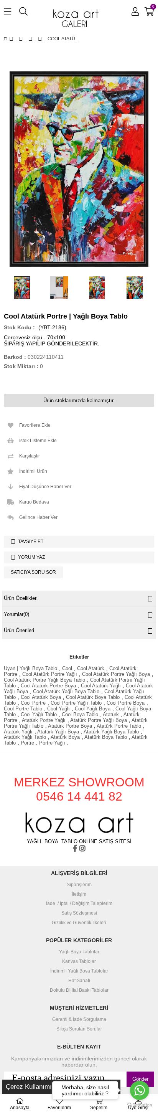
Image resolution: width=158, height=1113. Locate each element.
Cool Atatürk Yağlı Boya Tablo (66, 691)
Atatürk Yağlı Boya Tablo (111, 732)
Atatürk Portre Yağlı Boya (98, 720)
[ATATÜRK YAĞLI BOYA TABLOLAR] (30, 38)
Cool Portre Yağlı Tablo (76, 703)
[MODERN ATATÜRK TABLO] (40, 38)
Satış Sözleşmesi (79, 913)
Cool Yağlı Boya (92, 709)
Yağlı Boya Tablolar (79, 952)
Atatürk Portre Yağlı (44, 720)
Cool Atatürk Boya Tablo (93, 697)
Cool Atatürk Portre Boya (48, 686)
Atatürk (111, 714)
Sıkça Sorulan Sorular (79, 1029)
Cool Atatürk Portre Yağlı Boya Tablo (44, 680)
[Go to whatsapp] (139, 1090)
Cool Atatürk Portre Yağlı (49, 674)
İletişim (79, 894)
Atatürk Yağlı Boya (58, 732)
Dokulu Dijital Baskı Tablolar (79, 990)
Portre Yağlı (52, 743)
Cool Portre (33, 703)
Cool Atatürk (90, 668)
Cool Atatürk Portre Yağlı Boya (116, 674)
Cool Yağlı (58, 709)
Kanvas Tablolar (79, 961)
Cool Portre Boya (126, 703)
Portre (27, 743)
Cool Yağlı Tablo (39, 714)
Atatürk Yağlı (18, 732)
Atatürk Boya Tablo (105, 737)
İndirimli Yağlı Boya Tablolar (79, 971)
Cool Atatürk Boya (41, 697)
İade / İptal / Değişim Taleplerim (79, 903)
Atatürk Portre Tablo (119, 726)
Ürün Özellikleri (21, 598)
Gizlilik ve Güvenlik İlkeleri (79, 922)
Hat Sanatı (79, 980)
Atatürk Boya (65, 737)
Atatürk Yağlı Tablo (25, 737)
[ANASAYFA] (11, 38)
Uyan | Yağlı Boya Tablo (30, 668)
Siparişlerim (79, 884)
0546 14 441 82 (79, 796)
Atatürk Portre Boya (70, 726)
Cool (67, 668)
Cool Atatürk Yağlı (101, 686)
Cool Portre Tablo (23, 709)
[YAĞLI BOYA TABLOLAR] (21, 38)
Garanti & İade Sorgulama (79, 1019)
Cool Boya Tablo (80, 714)
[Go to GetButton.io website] (139, 1105)
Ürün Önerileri (19, 630)
